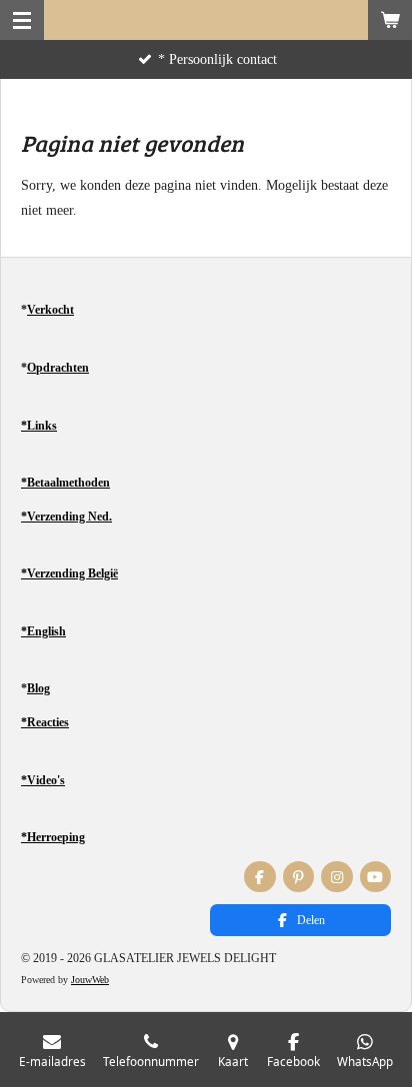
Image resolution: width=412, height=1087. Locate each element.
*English (43, 631)
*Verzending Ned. (66, 517)
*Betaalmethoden (65, 483)
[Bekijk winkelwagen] (390, 20)
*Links (39, 426)
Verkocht (50, 310)
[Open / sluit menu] (22, 20)
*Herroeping (53, 837)
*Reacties (45, 722)
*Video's (43, 780)
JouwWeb (90, 979)
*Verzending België (69, 573)
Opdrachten (58, 368)
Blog (38, 688)
